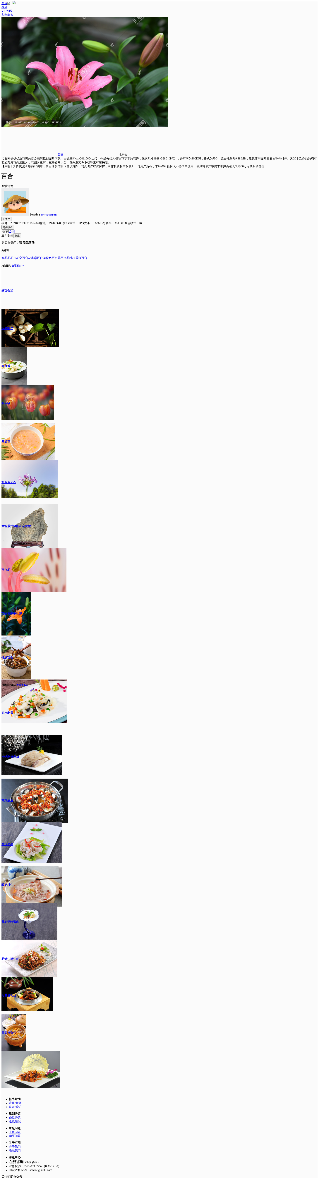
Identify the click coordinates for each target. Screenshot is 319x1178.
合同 (12, 231)
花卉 (13, 257)
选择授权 (8, 227)
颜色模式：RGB (134, 223)
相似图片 (6, 265)
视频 (4, 7)
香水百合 (81, 257)
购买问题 (15, 1135)
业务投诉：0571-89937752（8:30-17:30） (35, 1166)
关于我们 (15, 1146)
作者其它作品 (8, 685)
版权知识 (15, 1121)
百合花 (26, 257)
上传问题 (15, 1132)
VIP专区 (6, 11)
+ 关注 (6, 219)
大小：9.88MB (93, 223)
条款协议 (15, 1117)
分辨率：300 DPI (113, 223)
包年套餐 (7, 14)
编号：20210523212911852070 (20, 223)
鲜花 (4, 257)
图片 (4, 3)
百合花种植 (68, 257)
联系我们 (15, 1150)
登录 (18, 1103)
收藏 (17, 235)
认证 (12, 1106)
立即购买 (7, 235)
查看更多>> (18, 265)
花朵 (19, 257)
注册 (12, 1103)
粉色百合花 (53, 257)
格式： (76, 223)
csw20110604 (49, 214)
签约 (18, 1106)
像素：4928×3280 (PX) (54, 223)
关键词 (5, 250)
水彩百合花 (38, 257)
